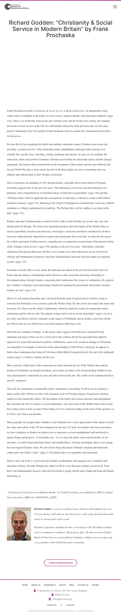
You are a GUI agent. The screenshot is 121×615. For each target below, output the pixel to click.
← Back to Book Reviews (60, 562)
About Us (35, 585)
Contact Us (82, 585)
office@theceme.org (62, 599)
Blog (71, 585)
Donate (95, 585)
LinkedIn (70, 605)
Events (62, 585)
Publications (50, 585)
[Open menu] (115, 6)
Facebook (51, 605)
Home (25, 585)
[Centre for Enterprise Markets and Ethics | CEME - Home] (17, 6)
